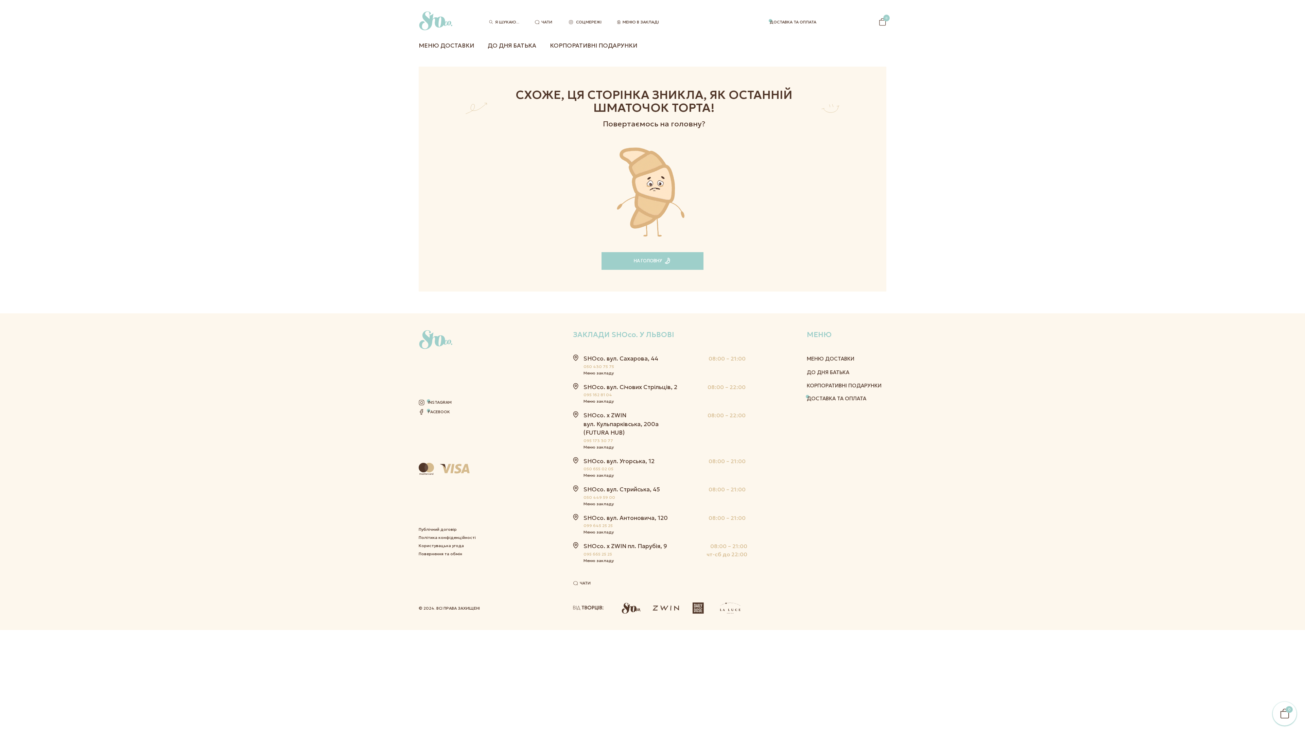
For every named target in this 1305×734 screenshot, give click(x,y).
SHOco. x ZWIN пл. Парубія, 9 (625, 546)
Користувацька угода (441, 545)
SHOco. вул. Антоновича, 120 (626, 518)
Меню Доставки (446, 45)
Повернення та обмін (440, 553)
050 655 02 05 (598, 468)
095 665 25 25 (598, 554)
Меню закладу (599, 372)
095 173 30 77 (598, 440)
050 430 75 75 (599, 366)
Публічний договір (438, 529)
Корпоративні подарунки (593, 45)
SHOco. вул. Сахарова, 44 (621, 358)
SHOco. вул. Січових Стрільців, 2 (630, 387)
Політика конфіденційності (447, 537)
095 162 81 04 (598, 394)
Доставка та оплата (793, 21)
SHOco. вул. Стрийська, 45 (622, 489)
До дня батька (512, 45)
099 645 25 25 (598, 525)
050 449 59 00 (599, 497)
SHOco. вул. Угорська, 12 (619, 461)
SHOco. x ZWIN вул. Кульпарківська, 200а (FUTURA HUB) (621, 424)
